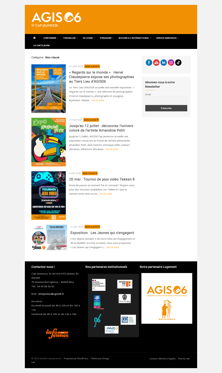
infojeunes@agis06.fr (51, 293)
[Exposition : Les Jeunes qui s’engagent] (49, 237)
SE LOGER (88, 37)
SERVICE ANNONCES (166, 37)
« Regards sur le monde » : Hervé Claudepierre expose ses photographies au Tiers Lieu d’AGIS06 (101, 76)
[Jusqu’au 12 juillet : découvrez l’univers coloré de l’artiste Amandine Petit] (48, 142)
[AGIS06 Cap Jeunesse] (34, 37)
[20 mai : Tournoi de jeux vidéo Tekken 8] (48, 195)
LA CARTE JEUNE (41, 45)
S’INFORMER (49, 37)
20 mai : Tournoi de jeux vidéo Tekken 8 (102, 179)
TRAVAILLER (69, 37)
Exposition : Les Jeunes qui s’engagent (102, 233)
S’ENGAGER (105, 37)
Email (148, 94)
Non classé (91, 66)
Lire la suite (97, 100)
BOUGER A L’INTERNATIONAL (134, 37)
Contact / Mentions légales (163, 358)
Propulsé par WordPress (76, 358)
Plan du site (184, 358)
